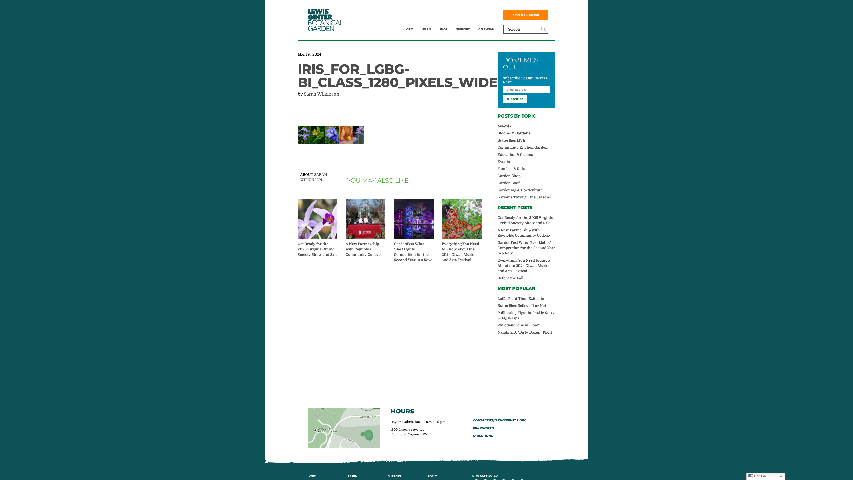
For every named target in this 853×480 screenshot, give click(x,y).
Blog (425, 24)
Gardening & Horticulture (520, 190)
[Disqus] (392, 329)
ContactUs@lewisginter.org (500, 420)
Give (460, 15)
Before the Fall (510, 278)
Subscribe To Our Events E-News (526, 80)
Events (411, 15)
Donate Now (525, 15)
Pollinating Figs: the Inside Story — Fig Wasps (526, 315)
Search (514, 30)
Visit (409, 29)
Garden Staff (509, 183)
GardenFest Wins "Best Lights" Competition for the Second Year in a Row (526, 248)
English (759, 476)
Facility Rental (418, 6)
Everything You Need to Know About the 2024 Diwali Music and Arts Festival (460, 252)
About (432, 476)
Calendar (486, 29)
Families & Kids (511, 169)
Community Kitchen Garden (523, 148)
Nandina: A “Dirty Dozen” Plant (525, 332)
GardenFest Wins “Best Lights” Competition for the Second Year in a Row (413, 252)
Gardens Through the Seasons (524, 197)
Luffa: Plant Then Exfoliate (521, 299)
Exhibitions (415, 24)
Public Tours (432, 6)
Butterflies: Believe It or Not (522, 306)
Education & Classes (515, 155)
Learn (426, 29)
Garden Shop (509, 176)
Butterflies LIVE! (512, 140)
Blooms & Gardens (514, 133)
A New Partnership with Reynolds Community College (363, 249)
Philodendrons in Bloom (519, 325)
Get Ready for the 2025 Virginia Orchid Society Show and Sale (317, 249)
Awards (504, 126)
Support (463, 29)
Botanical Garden (325, 19)
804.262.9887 (483, 428)
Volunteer (464, 24)
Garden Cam (432, 15)
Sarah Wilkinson (321, 94)
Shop (444, 29)
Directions (483, 436)
